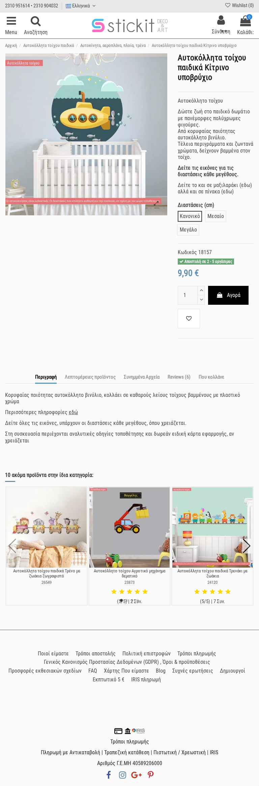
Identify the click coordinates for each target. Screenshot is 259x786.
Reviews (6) (179, 377)
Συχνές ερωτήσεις (192, 671)
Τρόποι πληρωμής (196, 653)
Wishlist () (242, 5)
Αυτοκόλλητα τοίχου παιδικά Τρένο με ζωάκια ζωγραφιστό (46, 573)
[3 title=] (129, 592)
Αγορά (233, 295)
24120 (212, 582)
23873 (129, 582)
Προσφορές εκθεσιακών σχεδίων (45, 671)
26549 (46, 582)
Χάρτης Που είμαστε (126, 671)
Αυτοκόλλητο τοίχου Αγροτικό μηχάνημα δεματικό (129, 573)
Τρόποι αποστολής (96, 653)
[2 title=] (121, 592)
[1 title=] (114, 592)
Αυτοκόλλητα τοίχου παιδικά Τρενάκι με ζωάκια (212, 573)
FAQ (92, 671)
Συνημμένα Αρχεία (142, 377)
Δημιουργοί (232, 671)
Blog (161, 671)
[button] (121, 600)
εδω (245, 185)
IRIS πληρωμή (146, 679)
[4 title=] (137, 592)
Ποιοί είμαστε (53, 653)
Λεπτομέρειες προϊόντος (90, 377)
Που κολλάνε (211, 377)
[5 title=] (145, 592)
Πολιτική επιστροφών (146, 653)
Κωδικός (187, 252)
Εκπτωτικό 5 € (108, 679)
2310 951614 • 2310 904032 (31, 6)
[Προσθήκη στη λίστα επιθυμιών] (189, 318)
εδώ (73, 412)
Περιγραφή (46, 377)
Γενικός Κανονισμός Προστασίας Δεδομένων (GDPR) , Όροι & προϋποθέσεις (127, 662)
